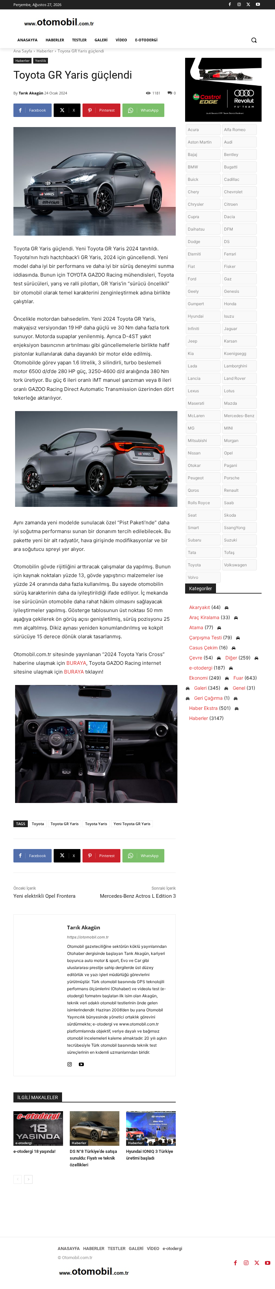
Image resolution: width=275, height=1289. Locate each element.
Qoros (193, 490)
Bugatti (230, 166)
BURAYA (76, 663)
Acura (193, 129)
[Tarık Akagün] (40, 995)
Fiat (191, 266)
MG (191, 428)
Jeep (192, 341)
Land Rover (234, 378)
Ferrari (230, 253)
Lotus (229, 390)
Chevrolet (233, 191)
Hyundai (196, 316)
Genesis (231, 291)
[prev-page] (17, 1179)
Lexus (193, 390)
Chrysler (196, 204)
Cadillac (231, 179)
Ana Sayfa (22, 51)
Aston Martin (200, 142)
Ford (192, 278)
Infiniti (193, 328)
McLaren (196, 415)
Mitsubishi (197, 440)
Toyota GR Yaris (64, 823)
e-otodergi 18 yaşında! (34, 1151)
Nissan (194, 452)
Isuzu (229, 316)
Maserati (196, 403)
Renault (231, 490)
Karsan (230, 341)
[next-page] (28, 1179)
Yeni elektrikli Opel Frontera (44, 896)
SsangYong (234, 527)
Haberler (45, 51)
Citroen (231, 204)
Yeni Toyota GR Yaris (132, 823)
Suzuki (230, 539)
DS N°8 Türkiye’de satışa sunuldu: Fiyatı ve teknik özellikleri (93, 1158)
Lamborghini (235, 365)
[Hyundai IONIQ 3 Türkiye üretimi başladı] (151, 1128)
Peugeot (196, 477)
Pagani (230, 465)
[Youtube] (258, 5)
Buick (193, 179)
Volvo (193, 577)
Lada (192, 365)
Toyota (38, 823)
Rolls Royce (199, 502)
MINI (228, 428)
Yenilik (40, 60)
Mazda (230, 403)
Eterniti (194, 253)
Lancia (194, 378)
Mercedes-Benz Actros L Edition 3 (138, 896)
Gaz (228, 278)
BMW (193, 166)
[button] (254, 40)
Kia (191, 353)
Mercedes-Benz (239, 415)
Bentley (231, 154)
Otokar (194, 465)
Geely (193, 291)
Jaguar (230, 328)
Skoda (230, 515)
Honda (230, 303)
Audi (228, 142)
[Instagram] (239, 5)
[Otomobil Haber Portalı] (59, 22)
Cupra (193, 216)
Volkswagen (235, 564)
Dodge (194, 241)
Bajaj (192, 154)
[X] (248, 5)
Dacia (229, 216)
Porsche (231, 477)
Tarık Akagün (31, 92)
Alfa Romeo (234, 129)
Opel (228, 452)
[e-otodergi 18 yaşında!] (38, 1128)
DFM (228, 229)
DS (227, 241)
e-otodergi (23, 1142)
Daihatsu (196, 229)
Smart (193, 527)
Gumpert (196, 303)
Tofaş (229, 552)
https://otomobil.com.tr (88, 937)
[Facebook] (230, 5)
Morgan (231, 440)
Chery (193, 191)
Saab (229, 502)
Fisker (229, 266)
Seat (192, 515)
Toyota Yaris (96, 823)
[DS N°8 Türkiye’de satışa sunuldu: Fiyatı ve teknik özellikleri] (94, 1128)
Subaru (194, 539)
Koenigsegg (235, 353)
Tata (192, 552)
